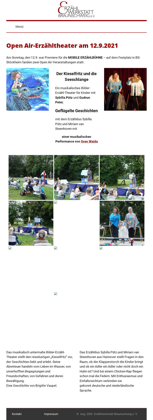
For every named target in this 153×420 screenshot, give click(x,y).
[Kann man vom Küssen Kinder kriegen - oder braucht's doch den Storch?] (76, 268)
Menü (19, 26)
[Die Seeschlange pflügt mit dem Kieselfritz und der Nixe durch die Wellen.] (31, 223)
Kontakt (17, 414)
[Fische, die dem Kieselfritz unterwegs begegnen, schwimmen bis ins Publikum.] (122, 177)
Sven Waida (89, 141)
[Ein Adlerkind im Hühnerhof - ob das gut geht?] (31, 268)
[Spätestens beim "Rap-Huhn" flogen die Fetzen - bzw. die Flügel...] (122, 268)
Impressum (51, 414)
